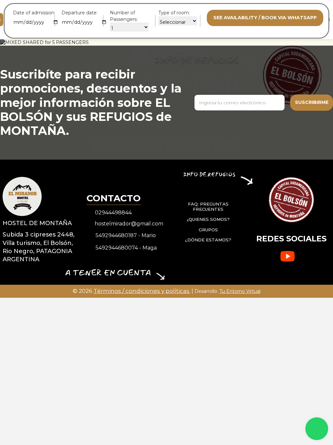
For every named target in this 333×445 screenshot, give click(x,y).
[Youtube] (287, 256)
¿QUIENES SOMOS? (208, 219)
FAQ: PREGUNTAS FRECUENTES (208, 206)
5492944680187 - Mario (126, 235)
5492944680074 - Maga (126, 248)
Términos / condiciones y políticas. (142, 291)
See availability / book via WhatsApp (265, 18)
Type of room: (174, 13)
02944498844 (113, 212)
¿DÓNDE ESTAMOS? (208, 239)
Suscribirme (311, 102)
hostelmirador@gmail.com (129, 224)
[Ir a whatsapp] (316, 428)
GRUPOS (208, 229)
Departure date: (79, 13)
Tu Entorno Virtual (240, 291)
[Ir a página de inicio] (22, 196)
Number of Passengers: (124, 16)
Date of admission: (34, 13)
